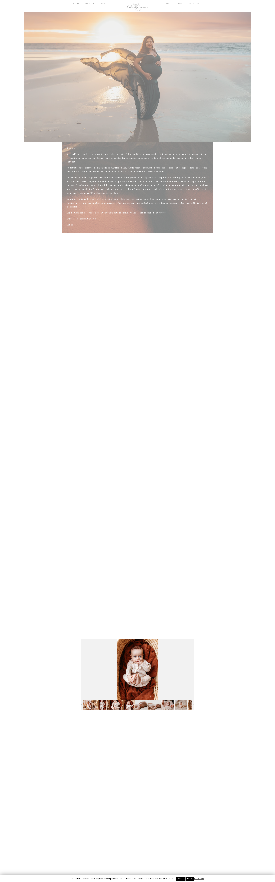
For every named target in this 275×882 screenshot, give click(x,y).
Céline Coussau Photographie (137, 7)
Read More (199, 879)
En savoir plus (137, 90)
